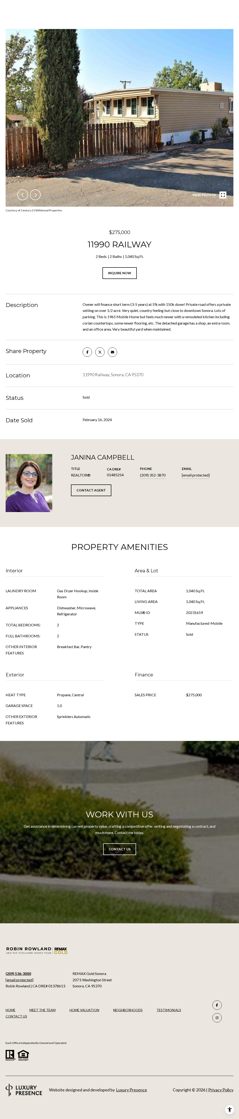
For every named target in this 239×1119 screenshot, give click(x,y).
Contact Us (16, 1016)
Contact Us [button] (119, 849)
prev (22, 194)
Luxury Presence (131, 1089)
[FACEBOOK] (217, 1005)
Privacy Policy (220, 1089)
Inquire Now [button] (119, 273)
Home (10, 1010)
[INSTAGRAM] (217, 1017)
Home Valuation (84, 1010)
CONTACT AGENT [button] (91, 490)
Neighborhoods (128, 1010)
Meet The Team (42, 1010)
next (35, 194)
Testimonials (169, 1010)
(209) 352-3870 (152, 475)
